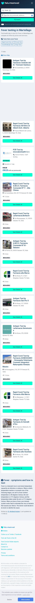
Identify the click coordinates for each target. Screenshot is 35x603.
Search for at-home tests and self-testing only (18, 24)
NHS (9, 576)
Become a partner (6, 549)
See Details (17, 78)
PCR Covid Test (17, 42)
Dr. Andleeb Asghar (14, 511)
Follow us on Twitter (7, 534)
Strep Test (18, 44)
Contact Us (4, 547)
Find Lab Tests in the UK (8, 538)
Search (18, 20)
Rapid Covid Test (6, 42)
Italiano (5, 531)
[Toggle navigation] (32, 3)
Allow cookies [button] (25, 599)
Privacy (3, 553)
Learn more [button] (26, 595)
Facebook (18, 534)
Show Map (6, 55)
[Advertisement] (17, 101)
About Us (4, 544)
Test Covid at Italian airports (10, 542)
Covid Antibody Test (7, 44)
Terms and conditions (8, 555)
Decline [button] (9, 599)
